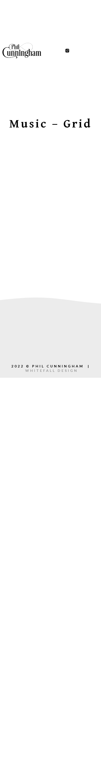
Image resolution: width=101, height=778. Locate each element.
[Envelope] (37, 351)
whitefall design (51, 370)
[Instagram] (63, 351)
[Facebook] (50, 331)
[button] (53, 51)
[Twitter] (82, 50)
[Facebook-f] (75, 50)
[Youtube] (90, 50)
